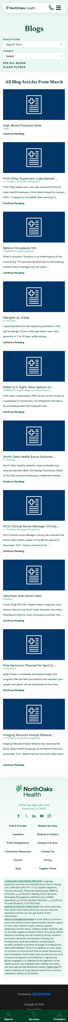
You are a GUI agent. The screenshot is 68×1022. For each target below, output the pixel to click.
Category (8, 50)
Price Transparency (18, 842)
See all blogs (14, 63)
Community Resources (18, 851)
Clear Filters (14, 67)
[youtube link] (41, 816)
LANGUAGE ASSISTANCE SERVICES (23, 881)
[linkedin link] (34, 816)
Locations (18, 834)
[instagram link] (49, 816)
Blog (18, 868)
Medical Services (47, 825)
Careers (17, 860)
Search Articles (11, 39)
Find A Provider (18, 825)
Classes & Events (48, 842)
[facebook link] (18, 816)
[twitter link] (26, 816)
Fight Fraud (52, 967)
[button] (57, 7)
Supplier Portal (47, 868)
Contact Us (47, 851)
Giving (47, 860)
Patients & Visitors (47, 834)
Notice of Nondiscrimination (19, 919)
